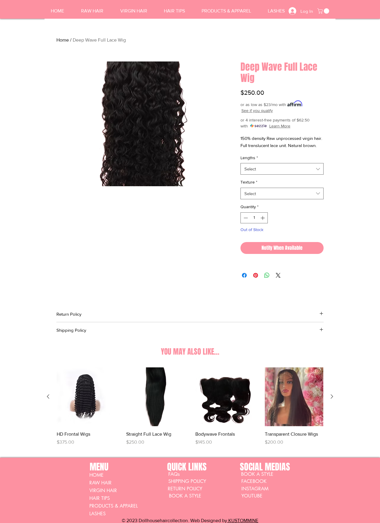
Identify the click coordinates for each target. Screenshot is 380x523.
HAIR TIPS (99, 498)
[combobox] (282, 169)
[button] (323, 11)
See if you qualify (257, 110)
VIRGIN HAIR (103, 490)
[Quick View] (86, 396)
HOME (96, 475)
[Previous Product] (48, 396)
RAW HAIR (100, 483)
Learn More (279, 126)
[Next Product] (331, 396)
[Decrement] (245, 218)
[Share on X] (278, 275)
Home (62, 39)
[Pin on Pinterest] (255, 275)
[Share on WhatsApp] (266, 275)
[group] (190, 410)
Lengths (249, 157)
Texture (248, 182)
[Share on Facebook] (244, 275)
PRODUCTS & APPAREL (113, 506)
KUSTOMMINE (242, 520)
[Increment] (263, 218)
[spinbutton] (254, 218)
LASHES (97, 514)
